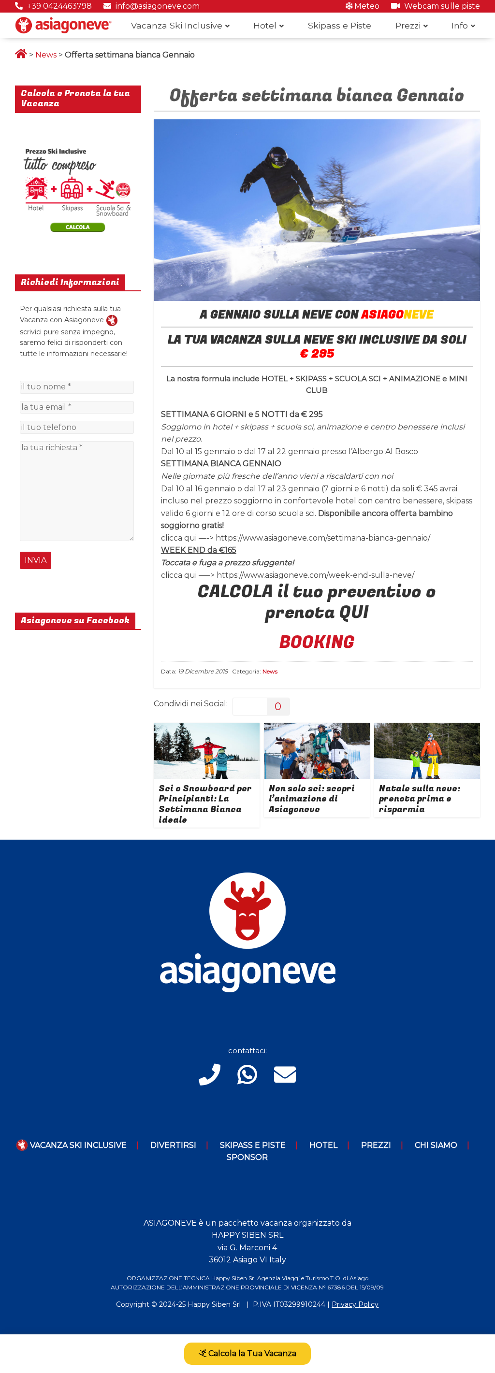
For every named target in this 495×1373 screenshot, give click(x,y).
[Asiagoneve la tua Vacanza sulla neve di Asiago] (112, 319)
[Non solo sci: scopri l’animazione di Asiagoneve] (317, 728)
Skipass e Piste (339, 25)
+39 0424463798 (58, 6)
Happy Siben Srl (214, 1304)
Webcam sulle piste (441, 6)
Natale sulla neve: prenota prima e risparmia (419, 799)
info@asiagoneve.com (157, 6)
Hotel (265, 25)
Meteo (365, 6)
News (46, 54)
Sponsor (247, 1157)
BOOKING (316, 642)
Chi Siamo (436, 1145)
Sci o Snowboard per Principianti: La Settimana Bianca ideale (205, 804)
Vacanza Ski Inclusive (176, 25)
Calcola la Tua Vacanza (251, 1353)
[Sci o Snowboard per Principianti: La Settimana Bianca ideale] (207, 728)
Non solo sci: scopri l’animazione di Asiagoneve (312, 799)
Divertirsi (173, 1145)
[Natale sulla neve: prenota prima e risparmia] (427, 728)
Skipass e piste (253, 1145)
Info (459, 25)
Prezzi (408, 25)
